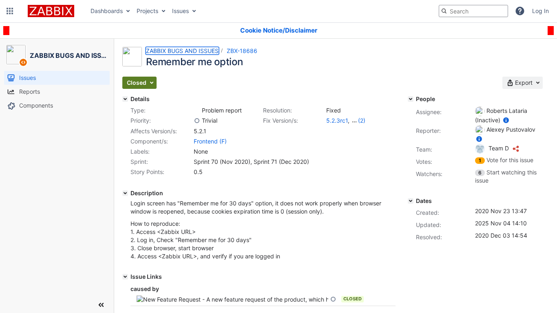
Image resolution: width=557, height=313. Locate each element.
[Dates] (410, 201)
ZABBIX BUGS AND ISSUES (182, 50)
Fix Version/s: (280, 120)
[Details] (125, 99)
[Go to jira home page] (51, 11)
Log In (540, 10)
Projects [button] (147, 10)
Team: (424, 149)
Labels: (140, 151)
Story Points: (147, 171)
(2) (361, 120)
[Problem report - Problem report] (197, 110)
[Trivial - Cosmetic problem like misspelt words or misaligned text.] (197, 120)
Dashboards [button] (107, 10)
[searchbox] (473, 11)
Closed (352, 299)
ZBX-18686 (242, 50)
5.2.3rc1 (337, 120)
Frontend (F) (210, 141)
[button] (9, 11)
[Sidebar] (101, 305)
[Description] (125, 193)
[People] (410, 99)
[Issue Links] (125, 277)
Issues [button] (180, 10)
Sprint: (139, 161)
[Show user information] (506, 120)
